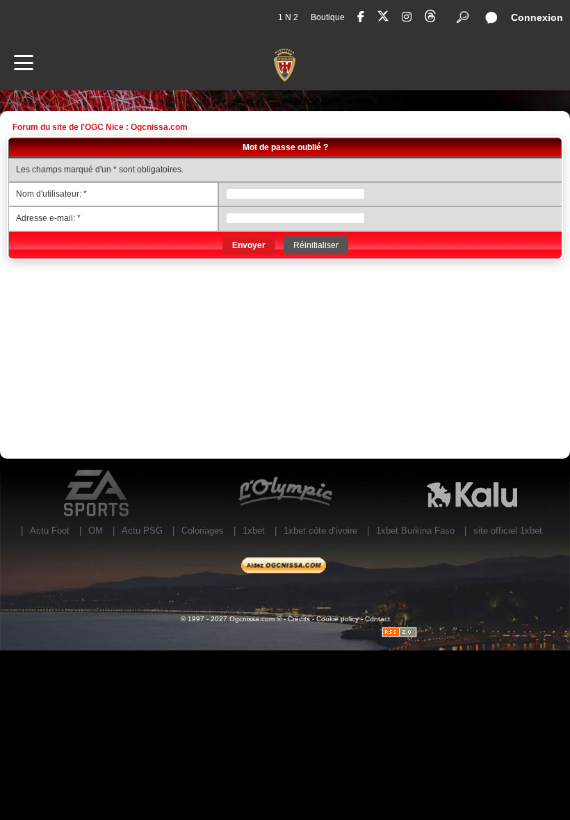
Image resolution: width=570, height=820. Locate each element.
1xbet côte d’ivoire (320, 530)
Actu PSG (142, 530)
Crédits (299, 619)
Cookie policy (337, 619)
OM (95, 530)
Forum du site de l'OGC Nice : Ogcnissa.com (100, 127)
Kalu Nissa (471, 493)
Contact (377, 619)
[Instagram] (407, 17)
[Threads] (430, 18)
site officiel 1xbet (507, 530)
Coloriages (202, 530)
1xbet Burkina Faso (415, 530)
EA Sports (97, 493)
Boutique (328, 17)
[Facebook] (360, 17)
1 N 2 (288, 17)
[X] (383, 18)
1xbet (254, 530)
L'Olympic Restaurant (284, 493)
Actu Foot (50, 530)
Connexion (537, 17)
